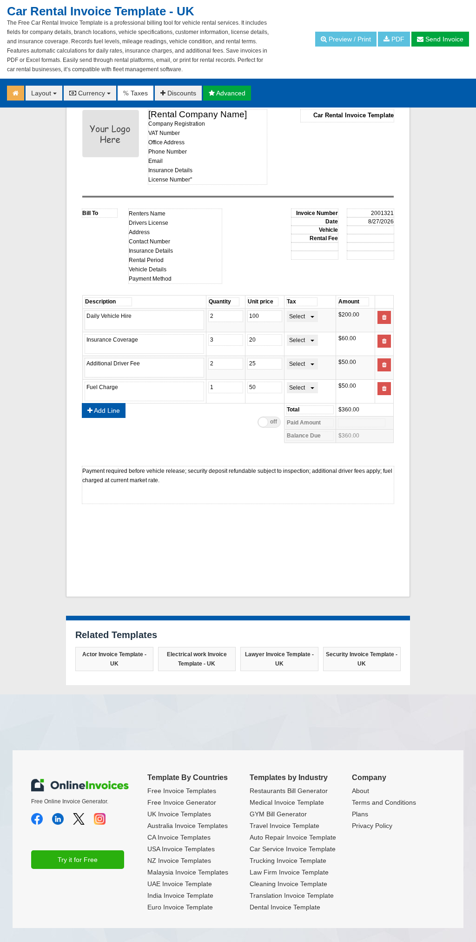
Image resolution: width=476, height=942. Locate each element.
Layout (42, 93)
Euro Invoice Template (180, 907)
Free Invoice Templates (181, 790)
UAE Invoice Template (179, 884)
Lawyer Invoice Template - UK (279, 659)
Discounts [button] (180, 93)
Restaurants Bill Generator (289, 790)
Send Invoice (443, 39)
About (360, 790)
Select (297, 316)
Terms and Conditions (384, 802)
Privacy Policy (372, 825)
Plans (360, 814)
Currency (91, 93)
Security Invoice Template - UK (361, 659)
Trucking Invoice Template (288, 860)
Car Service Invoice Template (293, 849)
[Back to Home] (15, 93)
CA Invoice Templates (179, 837)
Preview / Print (349, 39)
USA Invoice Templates (181, 849)
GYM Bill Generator (278, 814)
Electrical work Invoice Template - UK (197, 659)
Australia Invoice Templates (187, 825)
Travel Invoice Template (284, 825)
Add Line (106, 410)
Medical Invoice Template (287, 802)
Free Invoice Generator (181, 802)
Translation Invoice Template (292, 895)
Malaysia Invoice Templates (187, 872)
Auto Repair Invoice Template (293, 837)
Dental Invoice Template (285, 907)
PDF (397, 39)
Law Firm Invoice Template (289, 872)
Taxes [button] (135, 93)
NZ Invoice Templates (179, 860)
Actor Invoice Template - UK (114, 659)
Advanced (230, 93)
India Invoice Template (180, 895)
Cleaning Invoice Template (288, 884)
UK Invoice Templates (179, 814)
